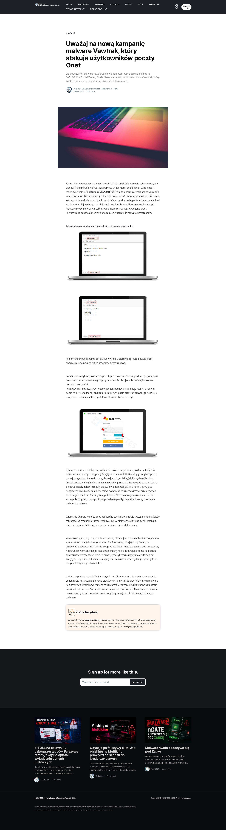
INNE (140, 4)
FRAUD (128, 4)
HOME (69, 4)
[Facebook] (176, 5)
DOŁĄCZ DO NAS (98, 9)
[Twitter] (176, 8)
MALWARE (83, 4)
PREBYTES (153, 4)
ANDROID (115, 4)
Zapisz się (186, 7)
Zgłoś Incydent (87, 612)
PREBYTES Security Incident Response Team (52, 798)
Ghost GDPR (110, 810)
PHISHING (99, 4)
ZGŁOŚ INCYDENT (75, 9)
